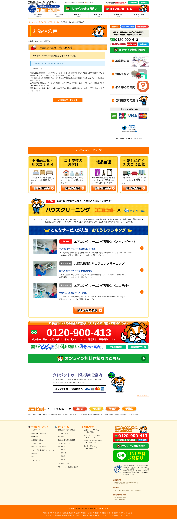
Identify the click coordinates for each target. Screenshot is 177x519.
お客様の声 (118, 15)
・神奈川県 (62, 453)
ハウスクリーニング (64, 443)
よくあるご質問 (138, 15)
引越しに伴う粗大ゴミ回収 (66, 440)
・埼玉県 (62, 459)
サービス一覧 (58, 15)
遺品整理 (61, 437)
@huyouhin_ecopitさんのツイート (129, 138)
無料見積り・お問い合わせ (40, 433)
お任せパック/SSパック (92, 431)
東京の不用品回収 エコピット (85, 508)
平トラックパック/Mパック (93, 441)
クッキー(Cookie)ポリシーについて (42, 450)
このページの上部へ (143, 395)
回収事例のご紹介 (63, 463)
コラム (33, 457)
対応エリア (98, 15)
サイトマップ (90, 2)
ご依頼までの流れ (37, 440)
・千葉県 (62, 456)
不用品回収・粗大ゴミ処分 (66, 430)
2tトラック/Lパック (91, 447)
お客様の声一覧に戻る (67, 100)
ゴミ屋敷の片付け (63, 433)
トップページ (38, 15)
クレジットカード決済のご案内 (68, 467)
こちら (78, 414)
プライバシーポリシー (71, 2)
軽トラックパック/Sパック (93, 436)
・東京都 (62, 449)
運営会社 (81, 2)
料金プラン (78, 15)
